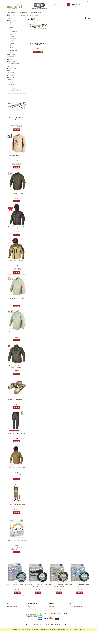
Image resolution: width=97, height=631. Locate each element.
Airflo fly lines (11, 61)
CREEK (11, 34)
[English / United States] (16, 90)
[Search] (68, 4)
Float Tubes (11, 77)
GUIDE (11, 29)
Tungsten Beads (12, 81)
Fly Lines (10, 59)
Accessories (11, 75)
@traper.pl (69, 624)
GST (11, 24)
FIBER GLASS (13, 38)
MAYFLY (11, 27)
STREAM (12, 36)
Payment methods (31, 606)
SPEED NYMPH (13, 49)
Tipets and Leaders (12, 68)
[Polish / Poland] (16, 89)
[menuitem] (12, 12)
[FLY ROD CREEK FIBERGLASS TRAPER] (38, 32)
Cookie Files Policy (42, 629)
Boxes (9, 70)
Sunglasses (11, 72)
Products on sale (10, 84)
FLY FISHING (9, 18)
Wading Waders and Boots (14, 63)
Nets (9, 74)
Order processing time (32, 609)
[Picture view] (86, 18)
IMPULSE (12, 33)
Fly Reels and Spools (13, 54)
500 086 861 (53, 624)
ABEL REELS (11, 56)
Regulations (9, 608)
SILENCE (12, 22)
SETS (11, 45)
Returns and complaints (12, 606)
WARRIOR (12, 43)
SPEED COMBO (13, 50)
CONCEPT (12, 26)
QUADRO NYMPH (14, 31)
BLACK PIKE (12, 42)
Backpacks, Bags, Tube (13, 66)
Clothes (10, 65)
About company (72, 608)
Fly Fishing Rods (12, 20)
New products (10, 82)
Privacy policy (51, 606)
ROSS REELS (11, 58)
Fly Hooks (10, 79)
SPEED (11, 47)
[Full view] (89, 18)
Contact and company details (75, 606)
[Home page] (16, 6)
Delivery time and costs (32, 608)
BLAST (11, 52)
